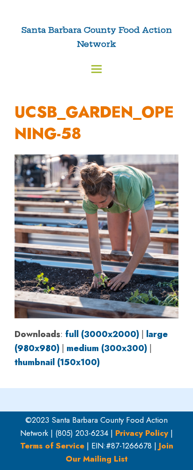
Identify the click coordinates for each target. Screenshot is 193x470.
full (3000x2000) (102, 334)
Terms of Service (52, 445)
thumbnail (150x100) (57, 362)
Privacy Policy (141, 433)
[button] (96, 69)
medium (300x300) (107, 348)
